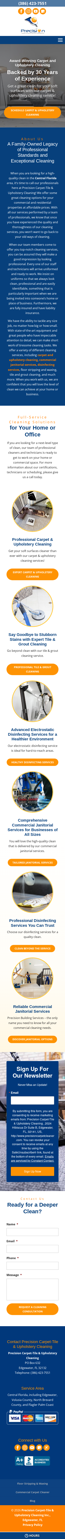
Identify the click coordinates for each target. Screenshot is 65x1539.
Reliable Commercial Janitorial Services (32, 1009)
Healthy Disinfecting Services (32, 762)
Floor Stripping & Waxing (32, 1483)
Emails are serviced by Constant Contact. (32, 1158)
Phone (12, 1258)
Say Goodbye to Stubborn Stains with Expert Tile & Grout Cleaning (32, 639)
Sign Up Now (32, 1171)
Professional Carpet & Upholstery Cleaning (32, 541)
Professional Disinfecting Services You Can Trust (32, 922)
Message (14, 1275)
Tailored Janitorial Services (32, 862)
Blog (32, 1501)
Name (12, 1224)
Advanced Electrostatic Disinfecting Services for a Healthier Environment (32, 734)
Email (14, 1092)
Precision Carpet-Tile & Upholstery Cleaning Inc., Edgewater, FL (34, 1515)
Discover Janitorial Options (32, 1039)
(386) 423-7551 (32, 3)
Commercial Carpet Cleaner (32, 1492)
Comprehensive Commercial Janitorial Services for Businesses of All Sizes (33, 827)
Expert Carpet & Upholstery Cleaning (32, 574)
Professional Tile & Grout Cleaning (32, 669)
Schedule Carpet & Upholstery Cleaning (32, 112)
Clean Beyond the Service (33, 948)
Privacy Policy (32, 1525)
